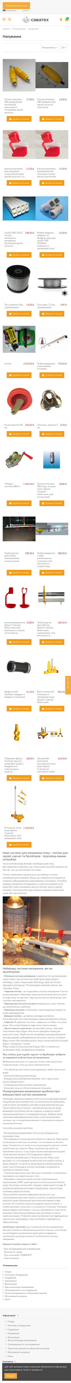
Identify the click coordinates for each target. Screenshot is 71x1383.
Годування (10, 1277)
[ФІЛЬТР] (68, 691)
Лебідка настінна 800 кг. (12, 485)
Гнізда (8, 1271)
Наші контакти (11, 1258)
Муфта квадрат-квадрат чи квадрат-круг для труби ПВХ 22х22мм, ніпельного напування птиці (46, 240)
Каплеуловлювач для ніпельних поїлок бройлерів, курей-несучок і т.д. (14, 172)
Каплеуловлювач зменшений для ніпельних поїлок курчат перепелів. (46, 172)
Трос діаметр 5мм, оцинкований (13, 306)
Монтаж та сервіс (13, 1252)
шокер (7, 363)
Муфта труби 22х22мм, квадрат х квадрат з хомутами (14, 694)
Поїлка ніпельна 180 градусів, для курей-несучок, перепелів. (46, 103)
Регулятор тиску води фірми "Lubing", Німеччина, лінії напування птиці (12, 833)
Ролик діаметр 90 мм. (13, 426)
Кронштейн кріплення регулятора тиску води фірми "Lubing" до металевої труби (46, 765)
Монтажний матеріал (16, 1296)
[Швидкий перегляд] (19, 95)
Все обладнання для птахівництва (22, 1248)
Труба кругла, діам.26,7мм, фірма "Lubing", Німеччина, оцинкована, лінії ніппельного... (46, 629)
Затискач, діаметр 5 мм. (47, 426)
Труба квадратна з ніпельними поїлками (46, 366)
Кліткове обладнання (16, 1274)
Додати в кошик (20, 118)
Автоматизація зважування (19, 1287)
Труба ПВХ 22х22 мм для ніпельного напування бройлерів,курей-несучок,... (13, 239)
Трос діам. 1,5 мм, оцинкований (46, 306)
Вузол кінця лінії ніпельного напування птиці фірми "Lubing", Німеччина (45, 697)
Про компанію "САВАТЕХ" (18, 1255)
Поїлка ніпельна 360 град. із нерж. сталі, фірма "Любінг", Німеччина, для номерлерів (46, 490)
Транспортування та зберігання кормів (26, 1293)
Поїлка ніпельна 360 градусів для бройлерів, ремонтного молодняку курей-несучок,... (14, 106)
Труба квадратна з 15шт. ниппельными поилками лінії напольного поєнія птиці (46, 560)
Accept (10, 1375)
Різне (7, 1299)
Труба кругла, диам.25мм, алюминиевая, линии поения (12, 557)
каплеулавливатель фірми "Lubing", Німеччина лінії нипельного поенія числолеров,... (14, 628)
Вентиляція (11, 1284)
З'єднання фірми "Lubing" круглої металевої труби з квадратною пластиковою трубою (13, 765)
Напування (11, 1280)
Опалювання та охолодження (21, 1290)
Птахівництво (10, 1265)
